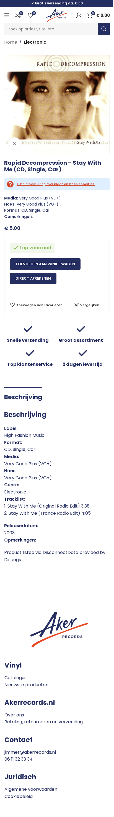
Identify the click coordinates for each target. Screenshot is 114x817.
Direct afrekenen (33, 278)
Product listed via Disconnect (36, 552)
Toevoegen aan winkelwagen (45, 264)
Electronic (35, 42)
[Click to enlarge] (14, 143)
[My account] (78, 15)
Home (10, 42)
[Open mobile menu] (6, 15)
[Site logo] (57, 15)
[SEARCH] (104, 29)
